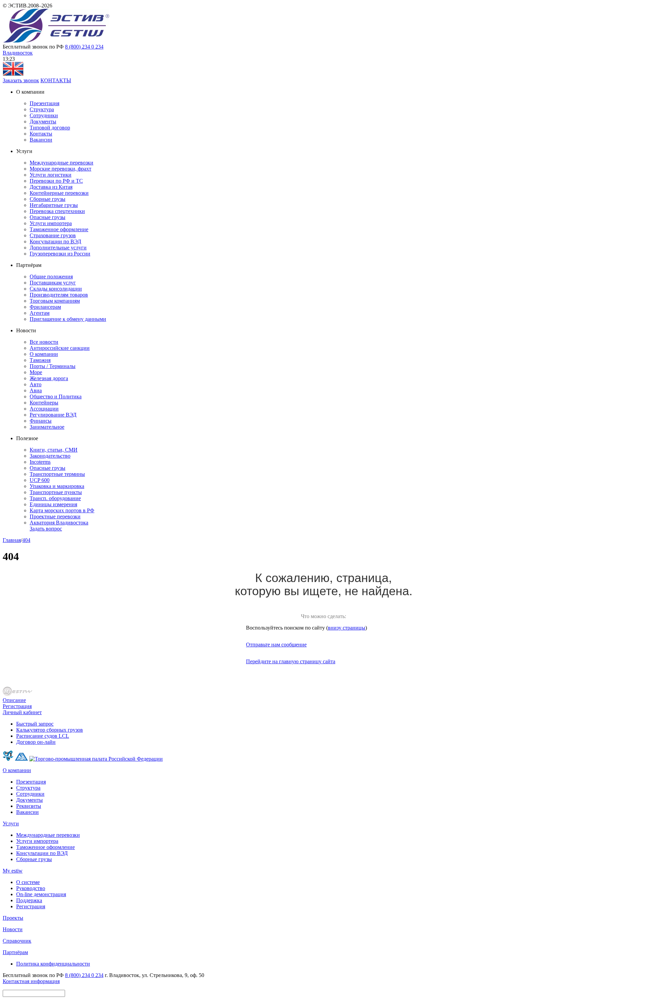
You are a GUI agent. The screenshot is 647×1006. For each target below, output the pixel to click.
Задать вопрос (46, 528)
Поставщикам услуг (53, 282)
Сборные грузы (47, 199)
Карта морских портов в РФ (62, 510)
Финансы (41, 421)
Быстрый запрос (35, 724)
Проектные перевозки (55, 516)
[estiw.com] (13, 74)
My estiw (13, 871)
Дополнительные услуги (58, 247)
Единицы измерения (53, 504)
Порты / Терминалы (52, 366)
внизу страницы (346, 628)
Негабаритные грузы (54, 205)
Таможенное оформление (59, 229)
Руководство (30, 888)
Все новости (44, 342)
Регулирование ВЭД (53, 415)
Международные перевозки (61, 162)
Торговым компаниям (55, 301)
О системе (28, 882)
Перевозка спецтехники (57, 211)
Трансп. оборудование (55, 498)
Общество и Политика (56, 396)
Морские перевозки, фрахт (60, 169)
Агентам (40, 313)
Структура (42, 109)
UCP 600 (40, 480)
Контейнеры (44, 402)
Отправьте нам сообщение (276, 644)
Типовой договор (50, 127)
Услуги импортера (51, 223)
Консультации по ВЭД (55, 241)
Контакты (41, 133)
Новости (13, 929)
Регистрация (17, 706)
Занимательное (47, 427)
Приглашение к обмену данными (68, 319)
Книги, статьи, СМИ (54, 450)
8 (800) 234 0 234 (84, 47)
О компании (44, 354)
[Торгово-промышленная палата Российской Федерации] (96, 759)
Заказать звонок (21, 80)
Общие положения (51, 276)
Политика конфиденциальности (53, 964)
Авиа (36, 390)
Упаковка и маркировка (57, 486)
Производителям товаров (59, 295)
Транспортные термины (57, 474)
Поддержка (29, 900)
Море (36, 372)
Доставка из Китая (51, 187)
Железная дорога (49, 378)
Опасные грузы (47, 217)
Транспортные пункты (56, 492)
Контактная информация (31, 981)
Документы (43, 121)
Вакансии (41, 140)
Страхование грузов (53, 235)
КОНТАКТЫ (55, 80)
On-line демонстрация (41, 894)
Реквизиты (28, 806)
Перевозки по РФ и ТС (56, 181)
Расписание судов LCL (42, 736)
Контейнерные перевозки (59, 193)
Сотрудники (44, 115)
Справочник (17, 941)
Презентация (44, 103)
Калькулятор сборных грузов (49, 730)
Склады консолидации (56, 289)
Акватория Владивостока (59, 522)
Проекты (13, 918)
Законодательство (50, 456)
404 (26, 540)
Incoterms (40, 462)
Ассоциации (44, 408)
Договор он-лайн (36, 742)
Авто (35, 384)
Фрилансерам (45, 307)
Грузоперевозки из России (60, 253)
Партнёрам (15, 952)
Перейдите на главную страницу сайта (290, 661)
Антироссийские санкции (60, 348)
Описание (14, 700)
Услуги (11, 823)
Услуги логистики (50, 175)
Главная (12, 540)
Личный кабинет (22, 712)
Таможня (40, 360)
